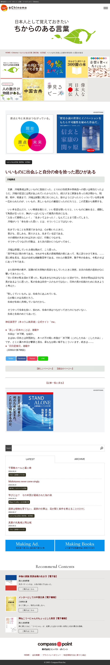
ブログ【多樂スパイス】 (17, 475)
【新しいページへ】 (45, 368)
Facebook (21, 359)
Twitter (10, 359)
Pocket (32, 359)
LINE (43, 359)
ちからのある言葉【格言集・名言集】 (33, 52)
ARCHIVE (79, 459)
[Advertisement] (80, 410)
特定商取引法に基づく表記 (75, 655)
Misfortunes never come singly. (24, 481)
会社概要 (36, 655)
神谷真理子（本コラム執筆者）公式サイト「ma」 (31, 322)
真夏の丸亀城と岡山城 (19, 522)
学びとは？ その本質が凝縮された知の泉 (30, 495)
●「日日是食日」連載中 (17, 346)
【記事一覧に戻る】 (55, 383)
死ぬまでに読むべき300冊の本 (19, 502)
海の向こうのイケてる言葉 (17, 488)
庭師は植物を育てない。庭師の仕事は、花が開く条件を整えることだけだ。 (47, 509)
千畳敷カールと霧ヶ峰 (19, 468)
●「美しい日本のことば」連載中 (22, 330)
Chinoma (15, 52)
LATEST (30, 459)
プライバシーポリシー (51, 655)
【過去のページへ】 (65, 368)
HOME (7, 52)
